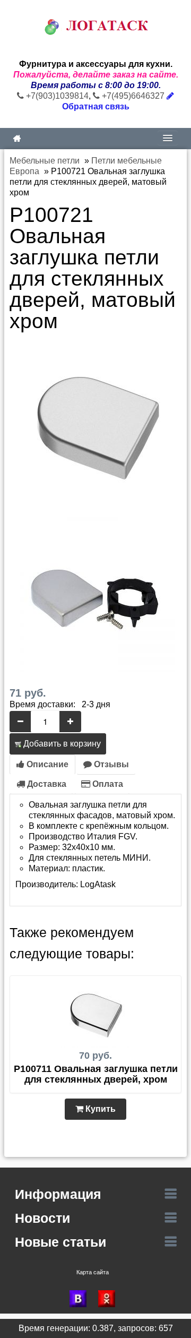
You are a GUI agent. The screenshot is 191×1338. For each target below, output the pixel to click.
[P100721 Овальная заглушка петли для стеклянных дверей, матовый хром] (95, 421)
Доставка (45, 783)
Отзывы (110, 764)
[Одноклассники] (109, 1299)
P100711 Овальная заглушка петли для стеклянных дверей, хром (96, 1074)
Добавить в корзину (61, 743)
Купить (99, 1108)
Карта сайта (92, 1272)
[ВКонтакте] (81, 1299)
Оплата (106, 783)
